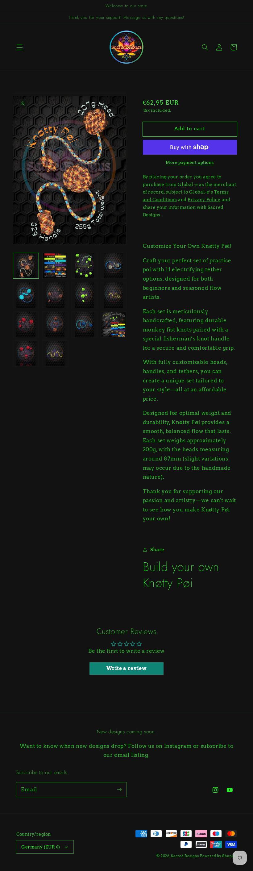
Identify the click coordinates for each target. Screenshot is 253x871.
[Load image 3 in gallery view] (84, 266)
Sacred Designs (185, 856)
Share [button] (157, 549)
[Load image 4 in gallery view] (113, 266)
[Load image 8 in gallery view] (113, 295)
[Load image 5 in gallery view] (26, 295)
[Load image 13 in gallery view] (26, 353)
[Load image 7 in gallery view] (84, 295)
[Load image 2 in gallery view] (55, 266)
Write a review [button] (126, 668)
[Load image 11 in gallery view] (84, 324)
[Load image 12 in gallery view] (113, 324)
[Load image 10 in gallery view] (55, 324)
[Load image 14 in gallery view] (55, 353)
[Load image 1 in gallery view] (26, 266)
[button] (19, 47)
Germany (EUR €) (40, 846)
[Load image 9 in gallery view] (26, 324)
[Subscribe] (119, 789)
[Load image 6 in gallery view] (55, 295)
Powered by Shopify (218, 856)
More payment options (190, 162)
